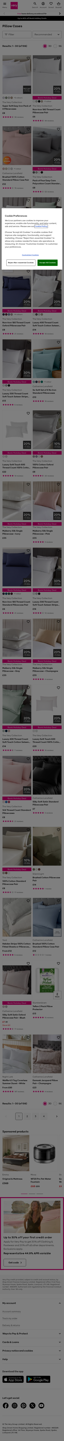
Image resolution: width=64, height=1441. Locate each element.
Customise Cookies (30, 255)
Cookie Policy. (41, 226)
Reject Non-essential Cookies (21, 262)
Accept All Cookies (47, 262)
